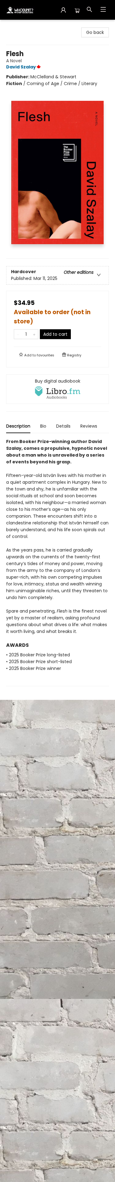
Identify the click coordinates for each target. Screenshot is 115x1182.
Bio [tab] (43, 426)
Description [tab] (18, 426)
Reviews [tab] (88, 426)
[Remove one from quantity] (18, 334)
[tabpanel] (57, 562)
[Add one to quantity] (34, 334)
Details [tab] (63, 426)
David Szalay (21, 67)
